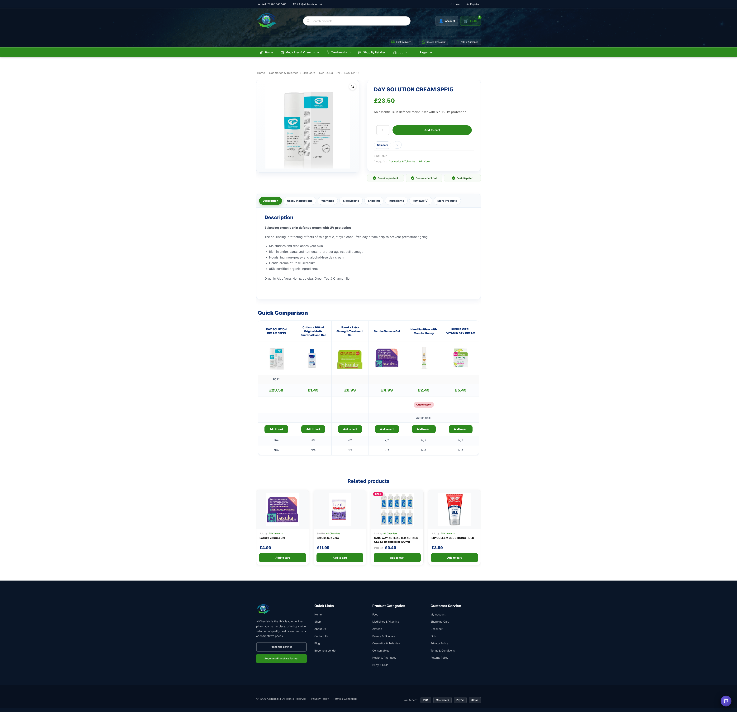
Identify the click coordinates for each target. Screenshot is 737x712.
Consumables (380, 650)
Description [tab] (270, 200)
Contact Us (321, 636)
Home (269, 52)
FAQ (433, 636)
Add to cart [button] (276, 429)
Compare (382, 145)
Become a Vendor (325, 650)
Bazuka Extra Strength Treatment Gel (350, 331)
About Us (320, 628)
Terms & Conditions (442, 650)
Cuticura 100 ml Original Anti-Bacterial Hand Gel (313, 331)
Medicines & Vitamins (300, 52)
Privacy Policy (439, 643)
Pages (424, 52)
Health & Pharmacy (384, 657)
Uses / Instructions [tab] (299, 200)
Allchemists (274, 698)
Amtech (377, 628)
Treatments (339, 52)
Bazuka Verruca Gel (387, 331)
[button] (352, 86)
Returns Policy (439, 657)
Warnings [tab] (327, 200)
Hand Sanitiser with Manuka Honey (424, 331)
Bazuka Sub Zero (328, 537)
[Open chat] (726, 701)
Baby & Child (380, 665)
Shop (317, 621)
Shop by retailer (374, 52)
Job (400, 52)
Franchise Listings (281, 646)
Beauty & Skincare (383, 636)
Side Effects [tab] (351, 200)
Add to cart (432, 130)
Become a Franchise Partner (281, 658)
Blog (317, 643)
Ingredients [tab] (396, 200)
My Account (437, 614)
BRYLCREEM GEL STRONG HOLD (452, 537)
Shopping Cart (439, 621)
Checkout (436, 628)
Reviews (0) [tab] (421, 200)
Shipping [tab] (374, 200)
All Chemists (276, 533)
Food (375, 614)
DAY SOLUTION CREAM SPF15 (276, 331)
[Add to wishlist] (397, 145)
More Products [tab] (447, 200)
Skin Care (308, 73)
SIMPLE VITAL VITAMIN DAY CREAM (460, 331)
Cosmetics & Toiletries (283, 73)
